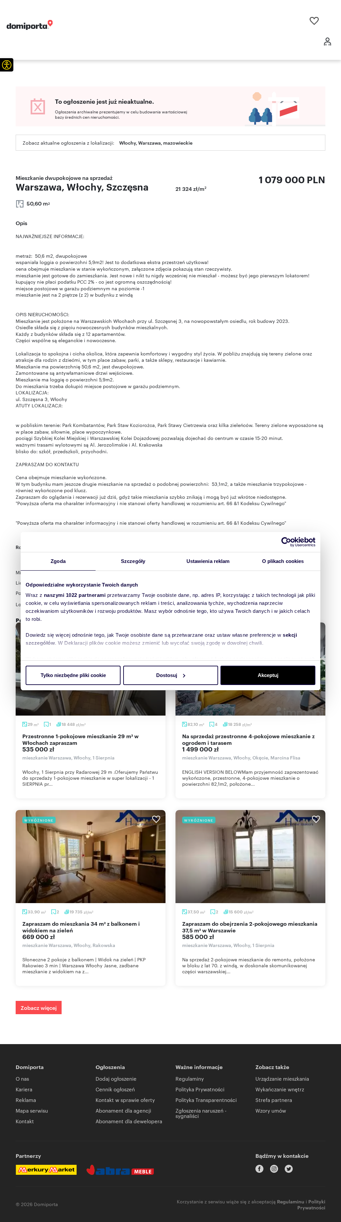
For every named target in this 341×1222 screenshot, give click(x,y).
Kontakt (25, 1121)
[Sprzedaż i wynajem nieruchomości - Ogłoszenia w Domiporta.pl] (30, 25)
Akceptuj (268, 675)
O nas (22, 1078)
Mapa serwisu (32, 1110)
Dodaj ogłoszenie (116, 1078)
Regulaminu (290, 1201)
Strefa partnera (273, 1099)
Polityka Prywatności (199, 1089)
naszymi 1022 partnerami (75, 595)
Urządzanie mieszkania (282, 1078)
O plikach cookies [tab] (283, 561)
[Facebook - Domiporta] (259, 1169)
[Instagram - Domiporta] (274, 1169)
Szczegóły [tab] (133, 561)
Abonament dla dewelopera (129, 1121)
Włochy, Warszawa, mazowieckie (155, 142)
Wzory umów (270, 1110)
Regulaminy (189, 1078)
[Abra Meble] (120, 1170)
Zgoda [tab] (58, 561)
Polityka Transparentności (206, 1099)
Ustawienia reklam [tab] (208, 561)
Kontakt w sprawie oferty (125, 1099)
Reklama (26, 1099)
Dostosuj (166, 675)
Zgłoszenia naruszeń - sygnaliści (200, 1113)
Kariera (24, 1089)
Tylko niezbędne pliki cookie (73, 675)
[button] (6, 64)
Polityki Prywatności (311, 1204)
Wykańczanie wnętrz (279, 1089)
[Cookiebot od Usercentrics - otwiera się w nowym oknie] (286, 542)
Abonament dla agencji (123, 1110)
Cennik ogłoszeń (115, 1089)
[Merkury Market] (46, 1170)
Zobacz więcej (39, 1007)
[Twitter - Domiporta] (289, 1169)
